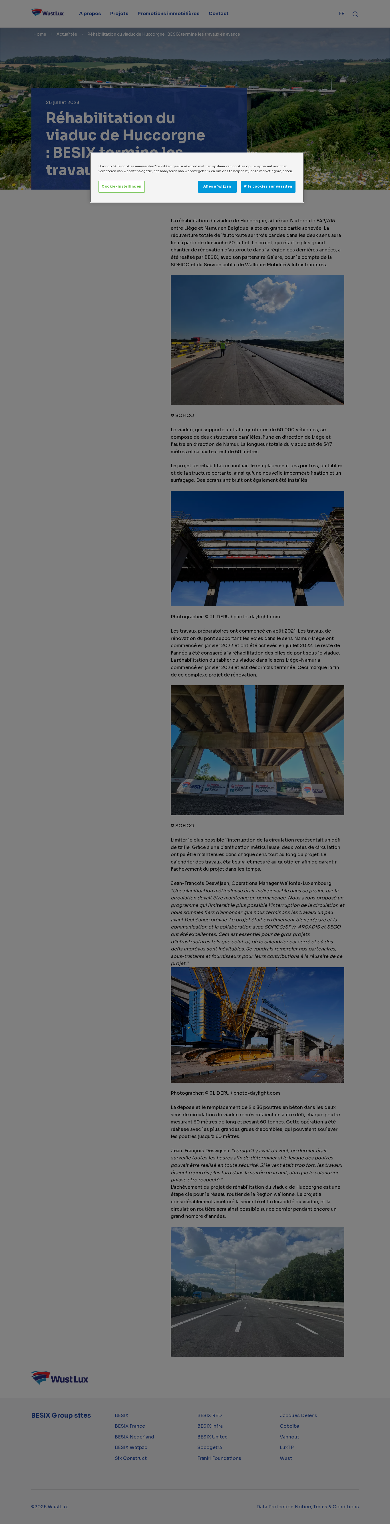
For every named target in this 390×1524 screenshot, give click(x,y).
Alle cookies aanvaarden (268, 186)
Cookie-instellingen (122, 186)
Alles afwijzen (217, 186)
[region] (197, 178)
